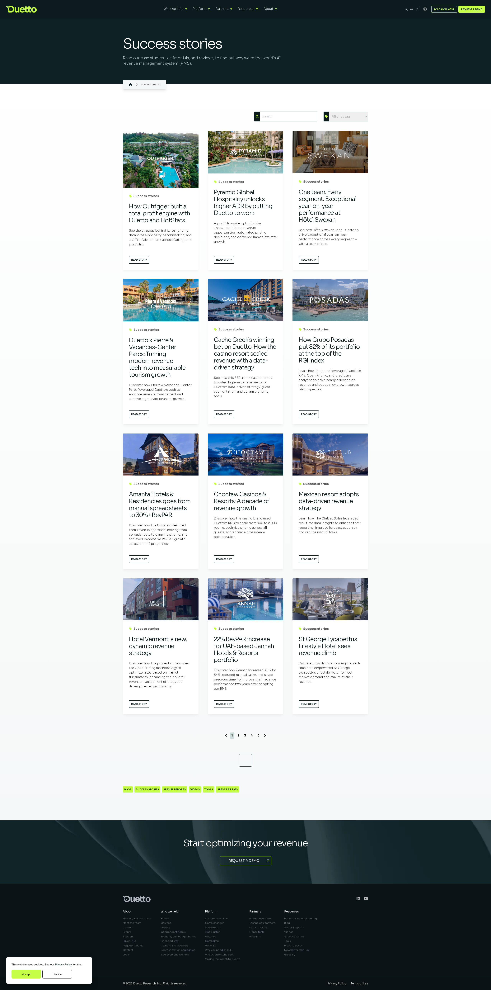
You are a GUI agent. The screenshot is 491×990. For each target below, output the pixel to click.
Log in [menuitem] (126, 954)
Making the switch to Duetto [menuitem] (222, 959)
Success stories (146, 196)
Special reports (174, 789)
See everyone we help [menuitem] (175, 954)
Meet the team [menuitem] (132, 923)
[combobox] (288, 116)
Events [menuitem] (127, 932)
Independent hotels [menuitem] (173, 932)
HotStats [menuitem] (210, 945)
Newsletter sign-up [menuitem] (296, 950)
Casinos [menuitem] (166, 923)
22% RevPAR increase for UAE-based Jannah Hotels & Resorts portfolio (244, 650)
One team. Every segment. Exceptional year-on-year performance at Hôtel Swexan (327, 205)
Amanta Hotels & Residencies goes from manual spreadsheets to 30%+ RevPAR (160, 505)
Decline (57, 974)
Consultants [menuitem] (256, 932)
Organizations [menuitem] (258, 927)
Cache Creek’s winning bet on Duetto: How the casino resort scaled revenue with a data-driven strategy (245, 353)
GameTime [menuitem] (212, 941)
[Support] (417, 9)
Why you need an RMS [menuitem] (218, 950)
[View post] (161, 159)
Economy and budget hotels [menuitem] (178, 936)
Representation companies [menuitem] (178, 950)
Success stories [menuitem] (294, 936)
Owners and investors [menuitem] (174, 945)
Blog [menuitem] (287, 923)
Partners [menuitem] (255, 911)
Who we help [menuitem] (170, 911)
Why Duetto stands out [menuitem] (219, 954)
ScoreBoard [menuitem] (212, 927)
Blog (127, 789)
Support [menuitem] (128, 936)
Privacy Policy (63, 964)
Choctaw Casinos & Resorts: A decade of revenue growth (241, 501)
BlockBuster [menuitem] (212, 932)
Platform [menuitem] (211, 911)
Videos (195, 789)
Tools (208, 789)
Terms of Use (359, 983)
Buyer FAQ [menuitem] (129, 941)
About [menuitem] (127, 911)
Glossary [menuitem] (289, 954)
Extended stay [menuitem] (170, 941)
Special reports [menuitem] (294, 927)
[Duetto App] (411, 9)
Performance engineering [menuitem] (300, 918)
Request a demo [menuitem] (133, 945)
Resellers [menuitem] (255, 936)
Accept (26, 974)
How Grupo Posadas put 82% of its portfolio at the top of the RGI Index (329, 350)
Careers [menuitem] (128, 927)
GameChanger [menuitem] (214, 923)
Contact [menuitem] (128, 950)
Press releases (227, 789)
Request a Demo (472, 9)
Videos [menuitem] (288, 932)
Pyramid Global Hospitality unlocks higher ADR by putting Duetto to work (243, 203)
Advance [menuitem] (210, 936)
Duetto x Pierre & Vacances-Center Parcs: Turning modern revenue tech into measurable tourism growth (157, 357)
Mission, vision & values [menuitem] (137, 918)
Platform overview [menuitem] (216, 918)
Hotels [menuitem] (165, 918)
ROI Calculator (444, 9)
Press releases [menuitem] (293, 945)
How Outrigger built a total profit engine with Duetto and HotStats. (159, 213)
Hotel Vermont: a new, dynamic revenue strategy (158, 646)
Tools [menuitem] (287, 941)
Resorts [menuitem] (165, 927)
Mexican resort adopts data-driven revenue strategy (329, 501)
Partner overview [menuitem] (260, 918)
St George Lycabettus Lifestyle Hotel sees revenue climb (328, 646)
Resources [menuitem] (291, 911)
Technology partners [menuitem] (262, 923)
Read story (139, 259)
